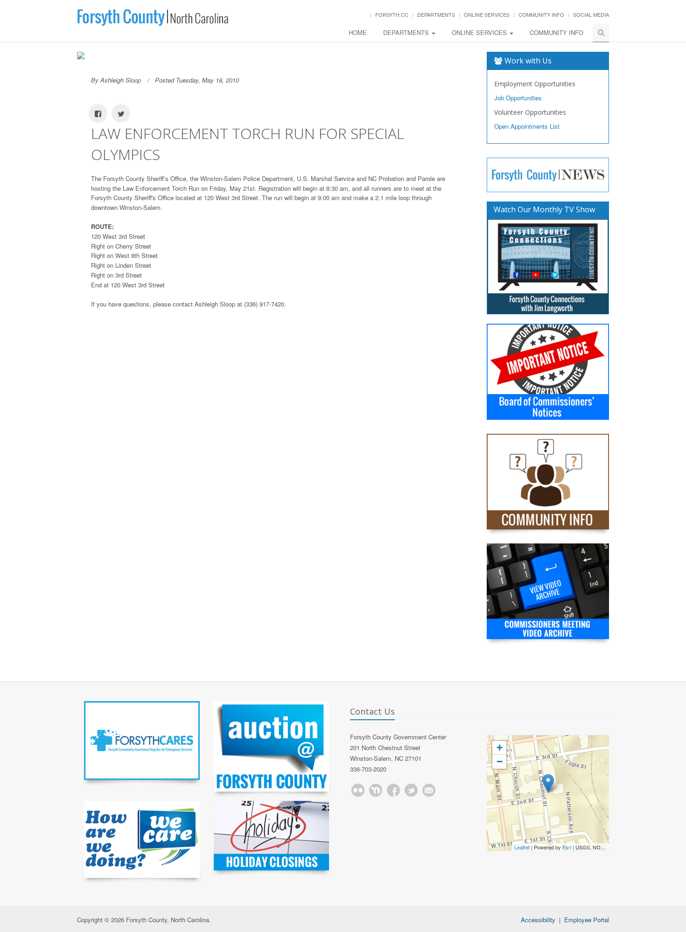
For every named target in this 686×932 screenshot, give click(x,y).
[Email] (428, 790)
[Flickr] (357, 790)
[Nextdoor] (375, 790)
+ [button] (500, 747)
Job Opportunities (518, 97)
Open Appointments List (527, 126)
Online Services (487, 14)
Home (358, 32)
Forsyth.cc (391, 14)
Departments (436, 14)
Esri (566, 847)
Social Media (591, 14)
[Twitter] (411, 790)
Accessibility (538, 919)
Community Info (541, 14)
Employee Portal (586, 919)
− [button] (500, 761)
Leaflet (522, 847)
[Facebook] (393, 790)
